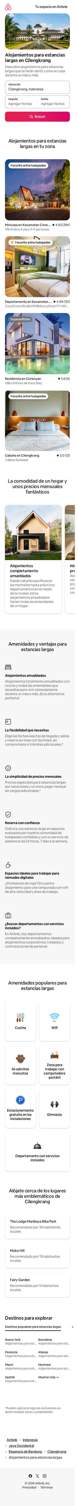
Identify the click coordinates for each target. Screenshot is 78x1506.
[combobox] (37, 89)
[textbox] (21, 103)
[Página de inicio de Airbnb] (8, 6)
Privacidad (29, 1487)
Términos (46, 1487)
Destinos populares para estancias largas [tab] (33, 1327)
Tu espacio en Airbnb (51, 7)
